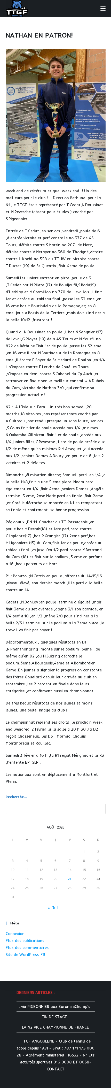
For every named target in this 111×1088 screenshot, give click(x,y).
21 (70, 879)
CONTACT (56, 1069)
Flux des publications (25, 940)
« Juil (53, 907)
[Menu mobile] (103, 8)
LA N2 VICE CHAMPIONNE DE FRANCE (55, 1027)
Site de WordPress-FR (25, 954)
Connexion (15, 933)
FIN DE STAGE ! (55, 1016)
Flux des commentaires (27, 947)
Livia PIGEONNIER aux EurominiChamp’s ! (55, 1006)
